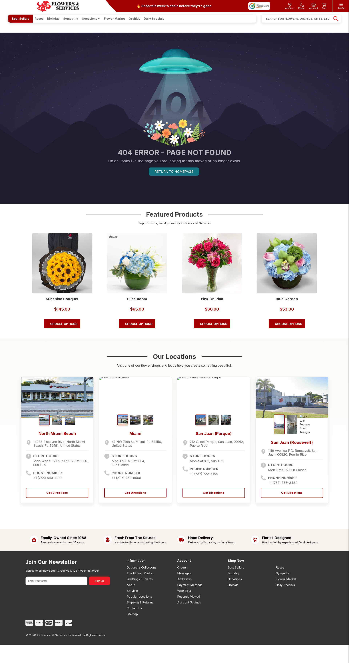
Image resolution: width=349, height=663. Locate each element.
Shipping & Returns (140, 602)
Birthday (53, 18)
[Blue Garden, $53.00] (287, 263)
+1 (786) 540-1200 (47, 478)
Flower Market (114, 18)
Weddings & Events (140, 579)
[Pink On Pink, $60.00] (212, 263)
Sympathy (70, 18)
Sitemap (132, 614)
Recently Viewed (188, 596)
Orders (182, 567)
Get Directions (57, 492)
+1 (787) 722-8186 (204, 474)
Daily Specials (154, 18)
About (131, 585)
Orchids (134, 18)
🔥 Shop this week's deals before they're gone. (174, 6)
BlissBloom (137, 299)
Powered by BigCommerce (86, 635)
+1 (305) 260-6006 (126, 478)
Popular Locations (139, 596)
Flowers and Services (52, 635)
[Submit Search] (336, 19)
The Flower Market (140, 573)
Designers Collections (141, 567)
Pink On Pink (212, 299)
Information (136, 561)
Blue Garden (287, 299)
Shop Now (236, 561)
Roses (39, 18)
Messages (184, 573)
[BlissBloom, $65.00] (137, 263)
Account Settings (189, 602)
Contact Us (134, 608)
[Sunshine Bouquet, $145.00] (62, 263)
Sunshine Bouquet (62, 299)
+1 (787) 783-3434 (282, 483)
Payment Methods (189, 585)
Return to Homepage (174, 171)
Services (133, 591)
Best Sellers (20, 18)
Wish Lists (184, 591)
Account (184, 561)
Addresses (184, 579)
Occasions (90, 18)
